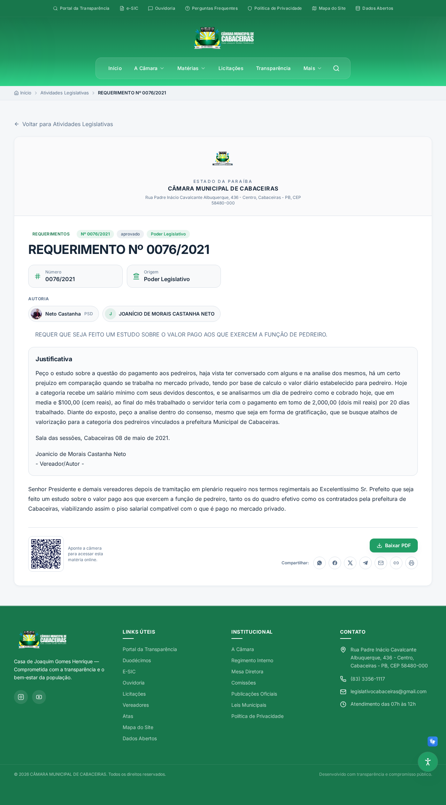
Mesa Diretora (247, 671)
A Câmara (146, 68)
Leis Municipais (248, 705)
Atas (128, 716)
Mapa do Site (138, 727)
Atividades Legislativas (64, 92)
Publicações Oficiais (254, 694)
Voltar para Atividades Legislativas (67, 124)
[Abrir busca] (336, 68)
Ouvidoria (134, 683)
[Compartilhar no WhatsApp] (319, 563)
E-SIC (129, 671)
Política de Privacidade (257, 716)
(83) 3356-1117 (368, 679)
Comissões (243, 683)
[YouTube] (39, 697)
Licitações (231, 68)
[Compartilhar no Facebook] (335, 563)
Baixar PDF (398, 545)
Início (115, 68)
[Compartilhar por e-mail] (381, 563)
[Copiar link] (396, 563)
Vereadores (136, 705)
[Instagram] (21, 697)
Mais (309, 68)
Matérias (188, 68)
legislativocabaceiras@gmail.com (388, 691)
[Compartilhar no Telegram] (365, 563)
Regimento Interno (252, 660)
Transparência (273, 68)
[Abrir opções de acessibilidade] (428, 762)
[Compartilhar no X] (350, 563)
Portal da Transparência (150, 649)
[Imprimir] (411, 563)
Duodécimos (137, 660)
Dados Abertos (140, 738)
